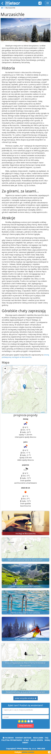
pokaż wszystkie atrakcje (25, 698)
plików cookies (28, 752)
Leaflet (43, 412)
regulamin (38, 738)
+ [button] (5, 368)
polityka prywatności (11, 740)
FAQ (46, 738)
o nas (26, 740)
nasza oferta (37, 740)
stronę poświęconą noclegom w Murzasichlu (25, 356)
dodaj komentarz (25, 726)
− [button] (5, 372)
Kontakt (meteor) (23, 738)
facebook (9, 738)
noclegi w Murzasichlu (26, 533)
